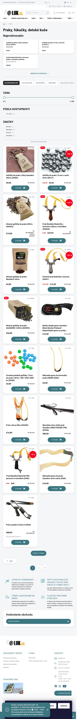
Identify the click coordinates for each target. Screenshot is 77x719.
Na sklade (10, 114)
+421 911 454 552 (64, 668)
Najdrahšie (40, 83)
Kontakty (6, 667)
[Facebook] (55, 685)
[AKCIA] (20, 311)
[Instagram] (59, 685)
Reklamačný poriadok (10, 664)
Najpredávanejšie (11, 83)
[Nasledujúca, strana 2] (38, 568)
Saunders (10, 135)
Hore (11, 561)
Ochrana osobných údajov (27, 2)
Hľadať (47, 12)
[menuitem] (6, 18)
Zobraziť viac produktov (38, 73)
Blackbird (10, 130)
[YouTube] (64, 685)
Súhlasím (63, 706)
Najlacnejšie (27, 83)
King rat (9, 132)
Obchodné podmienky (10, 2)
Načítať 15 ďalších (38, 553)
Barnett (9, 127)
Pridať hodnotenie (13, 621)
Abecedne (52, 83)
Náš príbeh (32, 658)
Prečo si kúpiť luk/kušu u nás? (38, 661)
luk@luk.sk (61, 658)
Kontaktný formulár (64, 693)
